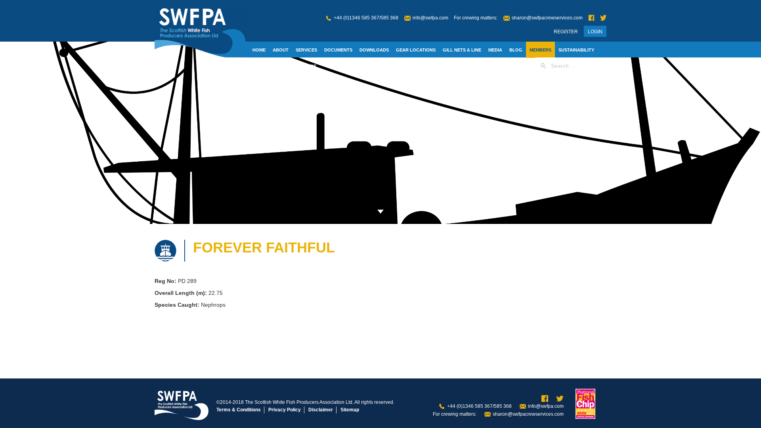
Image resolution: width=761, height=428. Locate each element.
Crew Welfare (298, 66)
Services (306, 50)
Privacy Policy (284, 410)
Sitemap (349, 410)
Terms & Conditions (238, 410)
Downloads (374, 50)
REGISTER (566, 31)
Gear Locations (416, 50)
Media (495, 50)
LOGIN (595, 31)
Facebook (591, 18)
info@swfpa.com (430, 18)
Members (540, 50)
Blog (515, 50)
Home (259, 50)
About (281, 50)
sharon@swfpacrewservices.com (547, 18)
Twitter (603, 18)
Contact (263, 66)
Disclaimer (320, 410)
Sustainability (576, 50)
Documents (338, 50)
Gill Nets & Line (462, 50)
